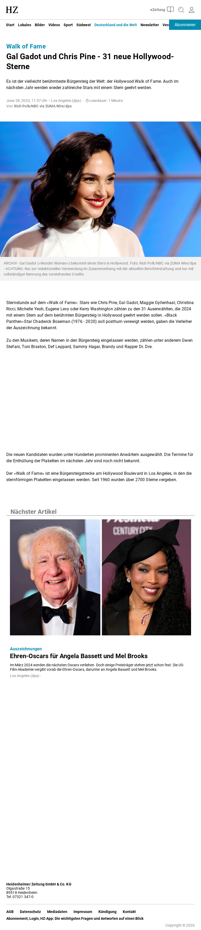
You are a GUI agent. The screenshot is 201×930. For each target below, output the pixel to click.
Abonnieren (185, 24)
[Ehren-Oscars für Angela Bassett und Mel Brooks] (100, 579)
